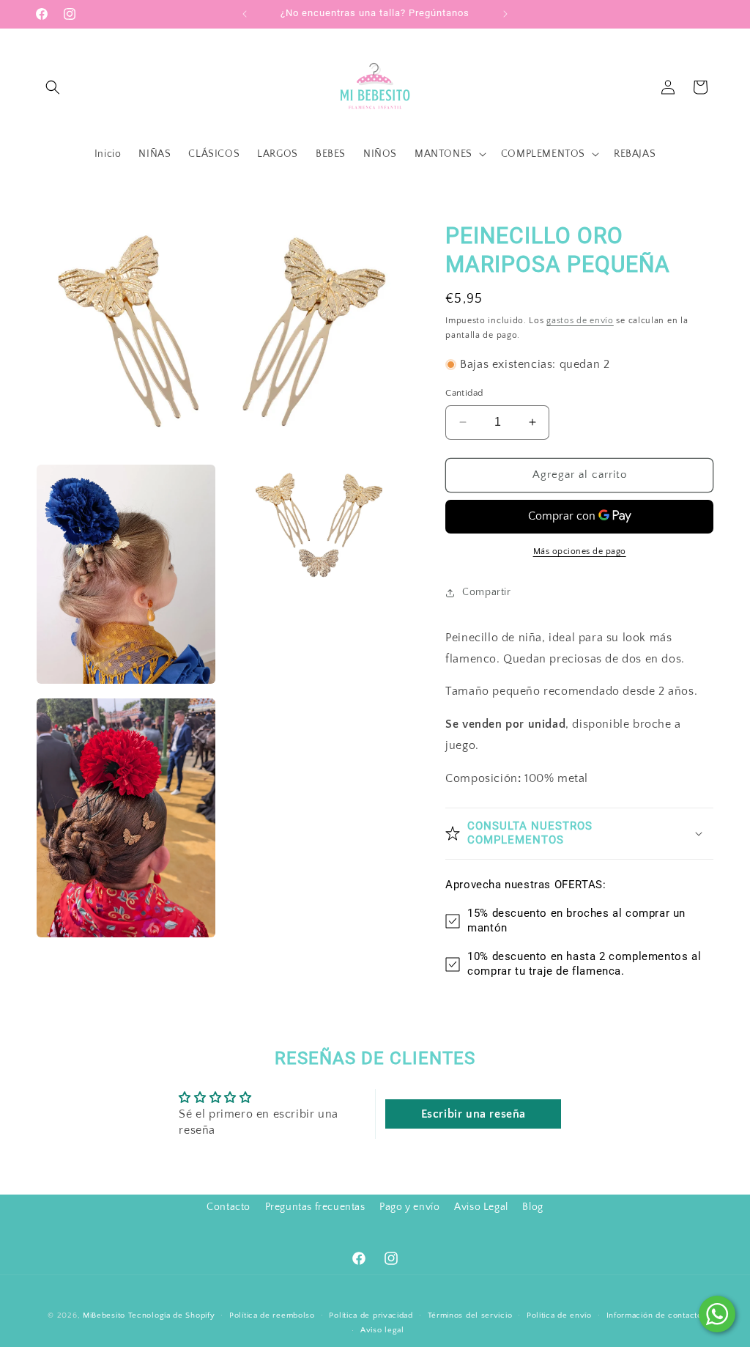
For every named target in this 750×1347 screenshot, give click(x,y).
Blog (532, 1207)
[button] (53, 87)
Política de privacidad (370, 1315)
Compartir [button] (486, 592)
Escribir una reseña (473, 1114)
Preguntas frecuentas (315, 1207)
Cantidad (464, 393)
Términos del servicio (470, 1315)
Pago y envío (409, 1207)
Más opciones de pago (579, 551)
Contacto (228, 1207)
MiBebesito (104, 1315)
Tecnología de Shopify (171, 1315)
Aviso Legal (481, 1207)
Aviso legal (382, 1330)
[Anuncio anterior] (245, 14)
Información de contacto (654, 1315)
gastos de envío (580, 320)
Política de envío (559, 1315)
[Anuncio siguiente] (505, 14)
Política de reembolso (272, 1315)
